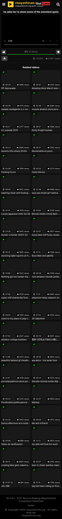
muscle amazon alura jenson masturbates (46, 109)
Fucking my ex (8, 172)
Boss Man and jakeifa (42, 255)
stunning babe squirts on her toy (15, 255)
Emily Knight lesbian (42, 130)
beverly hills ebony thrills (14, 151)
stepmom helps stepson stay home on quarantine (46, 297)
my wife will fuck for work (45, 444)
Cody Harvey (38, 172)
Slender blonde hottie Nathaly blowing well (46, 381)
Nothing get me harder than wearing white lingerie (15, 276)
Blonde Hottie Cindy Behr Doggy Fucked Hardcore (46, 214)
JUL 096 (5, 486)
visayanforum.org (31, 515)
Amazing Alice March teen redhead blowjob (46, 88)
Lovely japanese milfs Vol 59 (15, 214)
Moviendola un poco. (42, 151)
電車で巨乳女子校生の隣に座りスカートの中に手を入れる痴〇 (46, 339)
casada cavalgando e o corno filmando (15, 109)
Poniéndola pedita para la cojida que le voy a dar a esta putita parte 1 (15, 402)
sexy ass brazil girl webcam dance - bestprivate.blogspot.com (46, 193)
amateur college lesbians (14, 339)
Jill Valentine (38, 318)
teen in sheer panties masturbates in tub (46, 465)
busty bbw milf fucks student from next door (46, 235)
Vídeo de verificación (12, 444)
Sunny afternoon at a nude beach (15, 423)
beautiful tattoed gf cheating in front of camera (15, 360)
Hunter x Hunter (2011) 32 (14, 235)
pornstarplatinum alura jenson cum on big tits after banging (15, 381)
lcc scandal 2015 (9, 130)
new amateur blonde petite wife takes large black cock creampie (46, 276)
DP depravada (8, 88)
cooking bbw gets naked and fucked (15, 465)
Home (31, 505)
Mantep (35, 402)
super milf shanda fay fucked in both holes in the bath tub (15, 297)
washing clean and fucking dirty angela (15, 193)
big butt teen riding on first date (46, 486)
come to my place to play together (15, 318)
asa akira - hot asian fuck (44, 360)
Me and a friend (40, 423)
